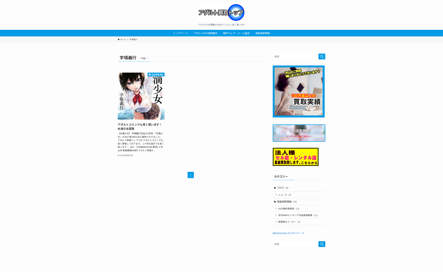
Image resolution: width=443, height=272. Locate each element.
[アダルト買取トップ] (221, 12)
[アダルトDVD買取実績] (299, 116)
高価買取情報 (287, 201)
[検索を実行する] (321, 56)
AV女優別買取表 (289, 208)
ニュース (284, 194)
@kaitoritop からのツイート (289, 233)
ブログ (282, 187)
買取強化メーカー (289, 221)
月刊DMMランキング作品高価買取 (298, 215)
